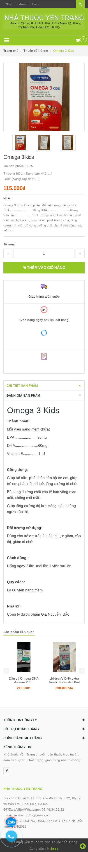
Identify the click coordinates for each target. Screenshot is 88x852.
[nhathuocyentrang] (44, 21)
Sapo (54, 848)
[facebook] (7, 771)
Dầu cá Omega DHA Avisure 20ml (23, 680)
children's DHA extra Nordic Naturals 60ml (64, 680)
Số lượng (9, 244)
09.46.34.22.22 (53, 809)
